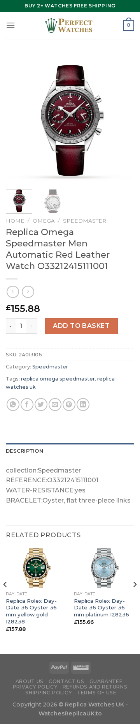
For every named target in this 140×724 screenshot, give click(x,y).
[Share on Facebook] (27, 404)
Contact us (66, 681)
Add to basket (81, 325)
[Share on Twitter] (41, 404)
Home (15, 221)
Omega (44, 221)
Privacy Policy (35, 687)
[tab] (70, 451)
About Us (30, 681)
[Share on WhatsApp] (13, 404)
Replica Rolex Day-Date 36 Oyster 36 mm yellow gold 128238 (31, 611)
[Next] (122, 119)
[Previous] (18, 119)
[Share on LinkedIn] (83, 404)
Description (24, 451)
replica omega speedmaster (58, 379)
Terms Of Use (96, 693)
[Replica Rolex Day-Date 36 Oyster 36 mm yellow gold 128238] (36, 568)
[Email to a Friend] (55, 404)
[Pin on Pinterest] (69, 404)
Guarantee (106, 681)
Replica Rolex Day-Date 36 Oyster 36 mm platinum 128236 (101, 608)
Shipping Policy (48, 693)
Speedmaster (84, 221)
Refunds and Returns (95, 687)
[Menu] (10, 25)
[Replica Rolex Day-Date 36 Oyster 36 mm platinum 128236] (104, 568)
